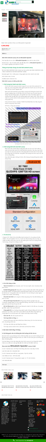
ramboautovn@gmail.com (33, 428)
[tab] (23, 53)
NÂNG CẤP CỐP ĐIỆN (14, 405)
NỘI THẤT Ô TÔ (14, 417)
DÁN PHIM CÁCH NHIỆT (14, 414)
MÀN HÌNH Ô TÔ (14, 411)
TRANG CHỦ (14, 403)
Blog (21, 404)
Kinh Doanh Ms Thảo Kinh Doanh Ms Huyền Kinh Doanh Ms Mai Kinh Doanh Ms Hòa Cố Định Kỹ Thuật (23, 441)
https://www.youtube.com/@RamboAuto (36, 430)
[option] (4, 14)
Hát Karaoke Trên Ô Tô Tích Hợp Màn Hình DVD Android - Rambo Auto (8, 387)
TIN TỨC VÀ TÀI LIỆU (14, 420)
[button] (23, 53)
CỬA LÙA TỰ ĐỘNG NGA (14, 408)
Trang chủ (3, 9)
